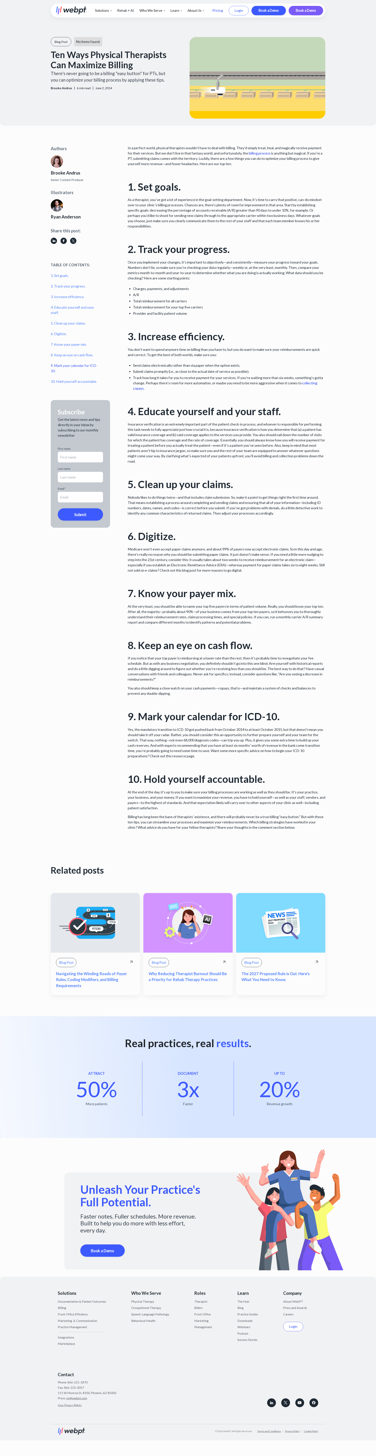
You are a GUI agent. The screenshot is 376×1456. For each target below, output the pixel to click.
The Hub (243, 1301)
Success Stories (247, 1339)
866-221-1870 (78, 1382)
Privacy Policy (292, 1431)
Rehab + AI (125, 10)
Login (238, 10)
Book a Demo (268, 10)
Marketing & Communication (77, 1320)
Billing (62, 1308)
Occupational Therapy (146, 1308)
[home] (71, 10)
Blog (240, 1308)
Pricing (217, 10)
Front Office (202, 1314)
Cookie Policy (311, 1431)
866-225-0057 (74, 1387)
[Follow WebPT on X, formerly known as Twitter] (285, 1402)
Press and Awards (295, 1308)
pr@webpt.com (77, 1398)
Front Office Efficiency (73, 1314)
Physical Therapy (142, 1301)
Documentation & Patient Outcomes (82, 1301)
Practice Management (72, 1327)
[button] (103, 10)
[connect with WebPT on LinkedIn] (271, 1402)
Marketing (201, 1320)
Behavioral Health (143, 1320)
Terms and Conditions (269, 1431)
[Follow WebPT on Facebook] (313, 1402)
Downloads (245, 1320)
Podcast (242, 1333)
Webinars (243, 1327)
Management (203, 1327)
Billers (198, 1308)
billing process (259, 153)
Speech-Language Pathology (150, 1314)
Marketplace (66, 1343)
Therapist (200, 1301)
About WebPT (293, 1301)
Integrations (66, 1337)
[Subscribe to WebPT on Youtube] (299, 1402)
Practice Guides (247, 1314)
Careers (288, 1314)
